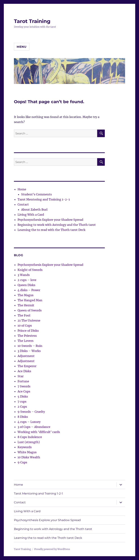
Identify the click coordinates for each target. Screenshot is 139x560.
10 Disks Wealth (29, 457)
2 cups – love (27, 280)
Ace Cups (24, 391)
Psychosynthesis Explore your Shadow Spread (50, 219)
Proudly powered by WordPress (52, 549)
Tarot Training (32, 21)
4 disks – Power (29, 290)
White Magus (27, 452)
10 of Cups (25, 325)
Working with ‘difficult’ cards (39, 432)
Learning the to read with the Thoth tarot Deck (51, 230)
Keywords (25, 447)
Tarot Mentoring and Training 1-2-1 (44, 199)
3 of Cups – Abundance (34, 427)
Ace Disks (24, 371)
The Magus (25, 295)
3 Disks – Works (29, 351)
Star (21, 376)
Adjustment (26, 356)
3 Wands (24, 275)
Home (22, 189)
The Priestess (27, 335)
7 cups (22, 401)
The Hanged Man (30, 300)
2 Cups (22, 406)
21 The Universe (29, 320)
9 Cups (22, 462)
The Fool (24, 315)
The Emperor (27, 366)
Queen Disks (26, 285)
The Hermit (26, 305)
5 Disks (23, 396)
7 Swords (24, 386)
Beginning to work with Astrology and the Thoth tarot (57, 225)
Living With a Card (31, 214)
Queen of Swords (30, 310)
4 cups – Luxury (29, 422)
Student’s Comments (36, 194)
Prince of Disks (28, 330)
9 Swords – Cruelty (31, 411)
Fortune (23, 381)
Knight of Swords (30, 270)
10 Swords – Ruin (30, 346)
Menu (22, 46)
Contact (23, 204)
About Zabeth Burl (34, 209)
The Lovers (25, 341)
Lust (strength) (29, 442)
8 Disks (23, 417)
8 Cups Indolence (30, 437)
